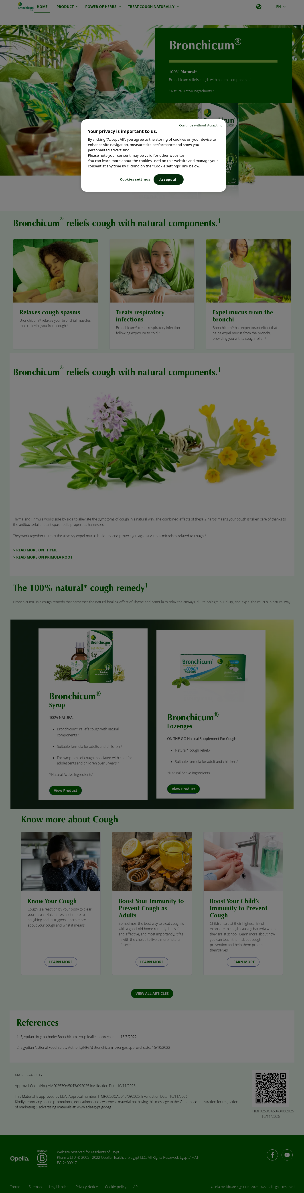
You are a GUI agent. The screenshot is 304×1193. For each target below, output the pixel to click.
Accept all (168, 179)
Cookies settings (135, 179)
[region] (153, 155)
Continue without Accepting (201, 125)
